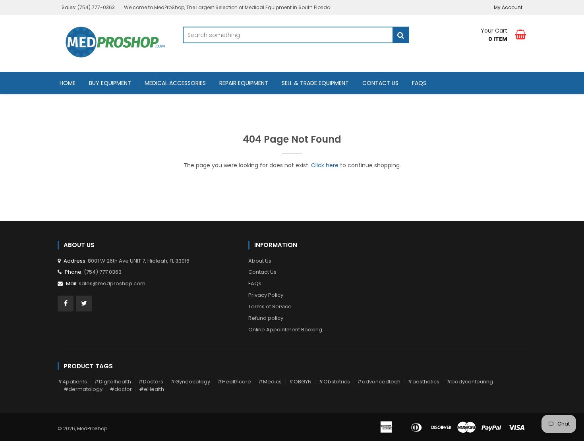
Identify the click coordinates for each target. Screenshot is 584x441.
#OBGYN (300, 381)
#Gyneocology (190, 381)
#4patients (72, 381)
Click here (324, 165)
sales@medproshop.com (112, 283)
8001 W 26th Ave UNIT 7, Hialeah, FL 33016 (139, 261)
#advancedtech (378, 381)
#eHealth (151, 389)
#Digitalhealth (112, 381)
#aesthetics (423, 381)
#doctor (121, 389)
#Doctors (150, 381)
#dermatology (83, 389)
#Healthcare (234, 381)
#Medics (270, 381)
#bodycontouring (470, 381)
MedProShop (92, 428)
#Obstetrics (334, 381)
